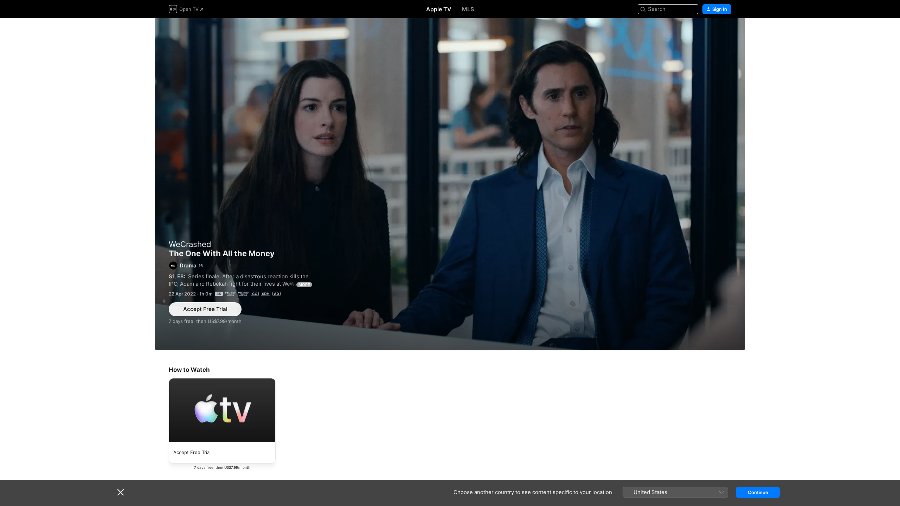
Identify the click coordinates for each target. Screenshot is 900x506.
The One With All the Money (450, 184)
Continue (758, 492)
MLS (468, 9)
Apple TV (438, 9)
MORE (304, 284)
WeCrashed (190, 244)
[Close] (120, 492)
